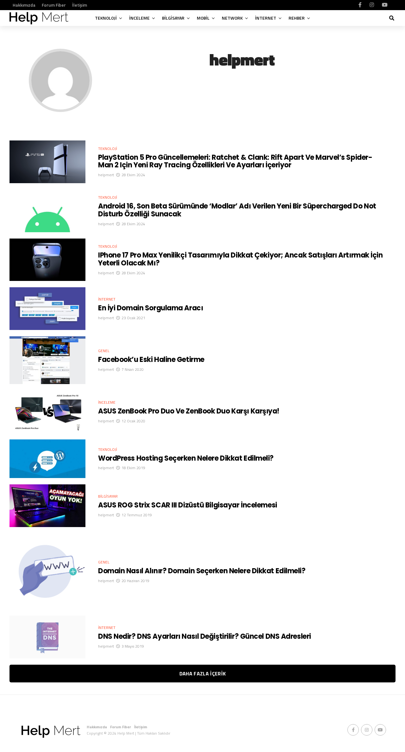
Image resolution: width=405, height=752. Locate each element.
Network (232, 18)
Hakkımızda (24, 5)
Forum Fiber (54, 5)
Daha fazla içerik (202, 673)
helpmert (106, 175)
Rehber (297, 18)
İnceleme (139, 18)
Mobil (203, 18)
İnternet (265, 18)
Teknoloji (106, 18)
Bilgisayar (173, 18)
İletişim (79, 5)
